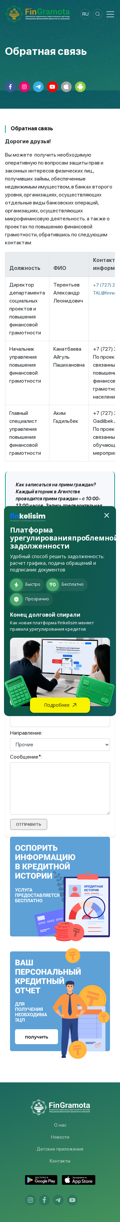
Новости (60, 1137)
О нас (60, 1125)
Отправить (28, 824)
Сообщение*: (26, 757)
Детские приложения (60, 1149)
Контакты (60, 1160)
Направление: (26, 733)
